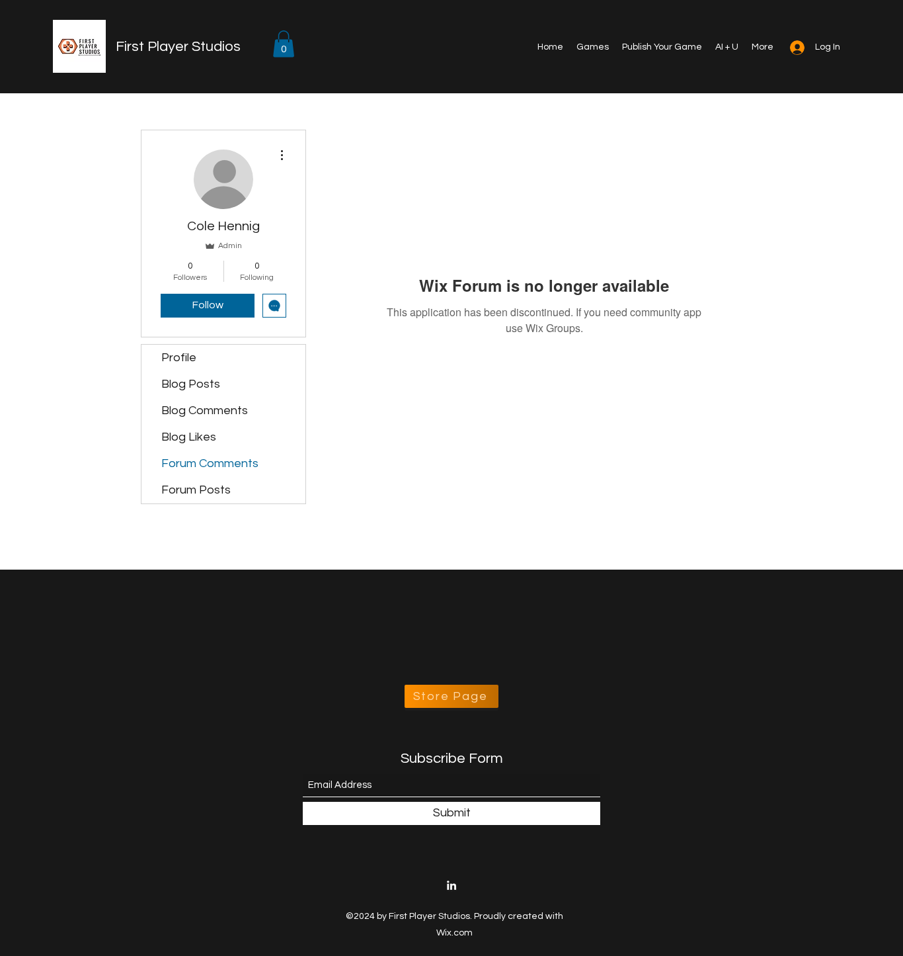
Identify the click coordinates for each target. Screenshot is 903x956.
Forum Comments (209, 463)
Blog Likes (188, 437)
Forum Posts (196, 490)
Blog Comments (204, 410)
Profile (178, 357)
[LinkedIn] (451, 885)
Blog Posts (190, 384)
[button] (283, 44)
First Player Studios (178, 46)
